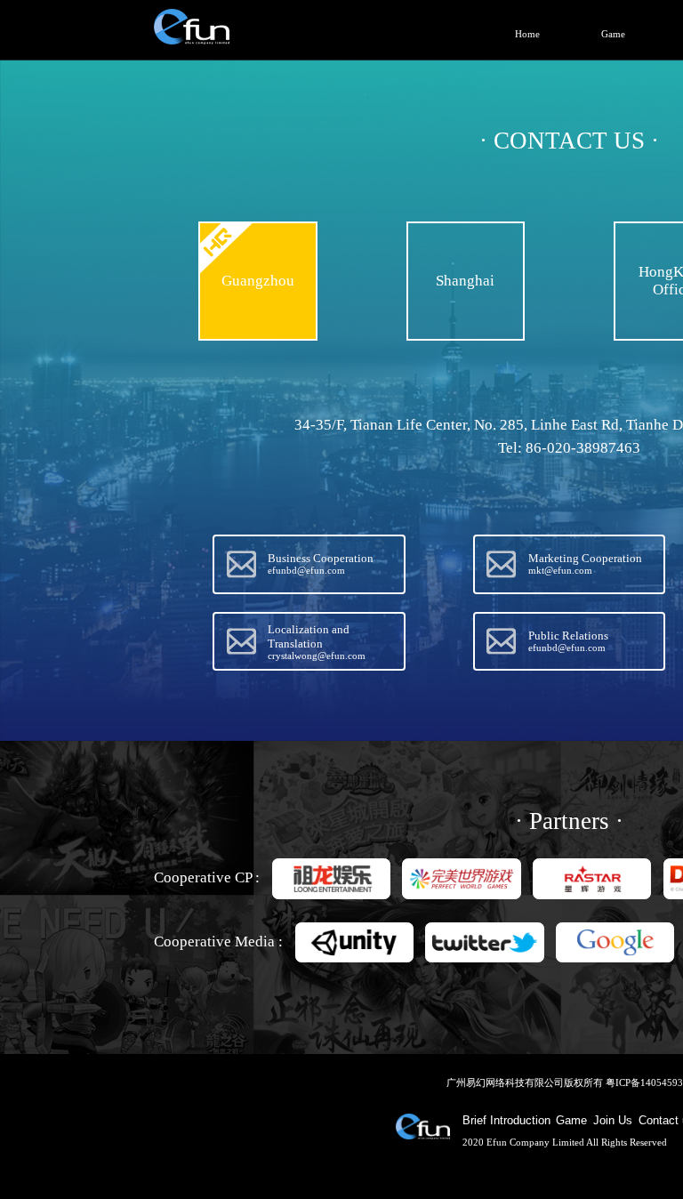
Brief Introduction (506, 1120)
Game (571, 1120)
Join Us (612, 1120)
